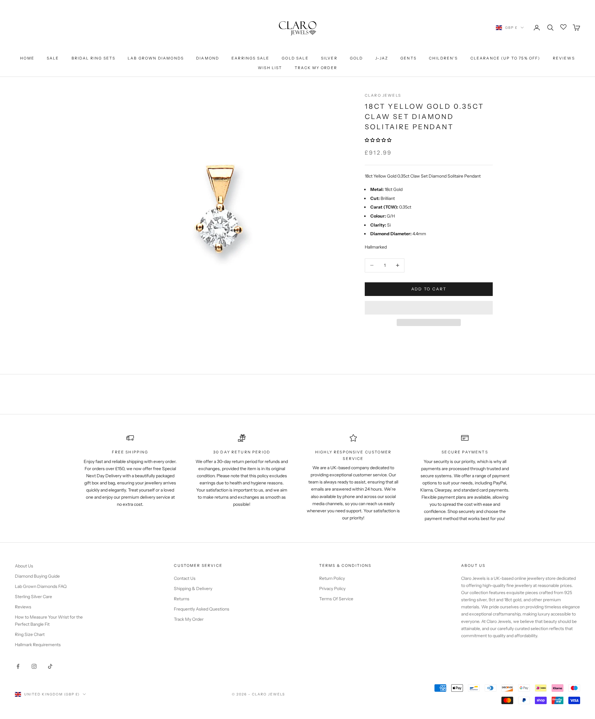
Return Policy (332, 578)
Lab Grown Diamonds (156, 58)
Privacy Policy (332, 588)
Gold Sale (295, 58)
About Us (24, 566)
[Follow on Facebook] (18, 666)
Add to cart (429, 288)
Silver (329, 58)
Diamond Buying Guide (37, 576)
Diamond (207, 58)
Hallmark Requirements (38, 644)
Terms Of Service (336, 599)
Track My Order (316, 67)
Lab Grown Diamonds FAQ (41, 586)
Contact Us (185, 578)
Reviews (564, 58)
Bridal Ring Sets (94, 58)
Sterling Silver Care (33, 596)
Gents (408, 58)
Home (27, 58)
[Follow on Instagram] (34, 666)
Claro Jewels (383, 95)
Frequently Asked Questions (201, 609)
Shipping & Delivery (193, 588)
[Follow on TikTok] (50, 666)
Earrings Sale (250, 58)
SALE (53, 58)
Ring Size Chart (30, 634)
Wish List (270, 67)
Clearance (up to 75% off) (505, 58)
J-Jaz (381, 58)
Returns (181, 599)
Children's (443, 58)
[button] (378, 140)
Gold (356, 58)
